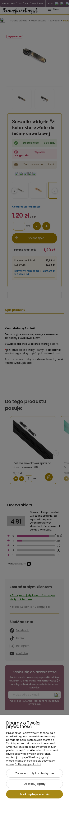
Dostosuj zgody (34, 784)
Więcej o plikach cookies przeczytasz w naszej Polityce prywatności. (30, 762)
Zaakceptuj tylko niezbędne (34, 773)
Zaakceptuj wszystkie (34, 794)
